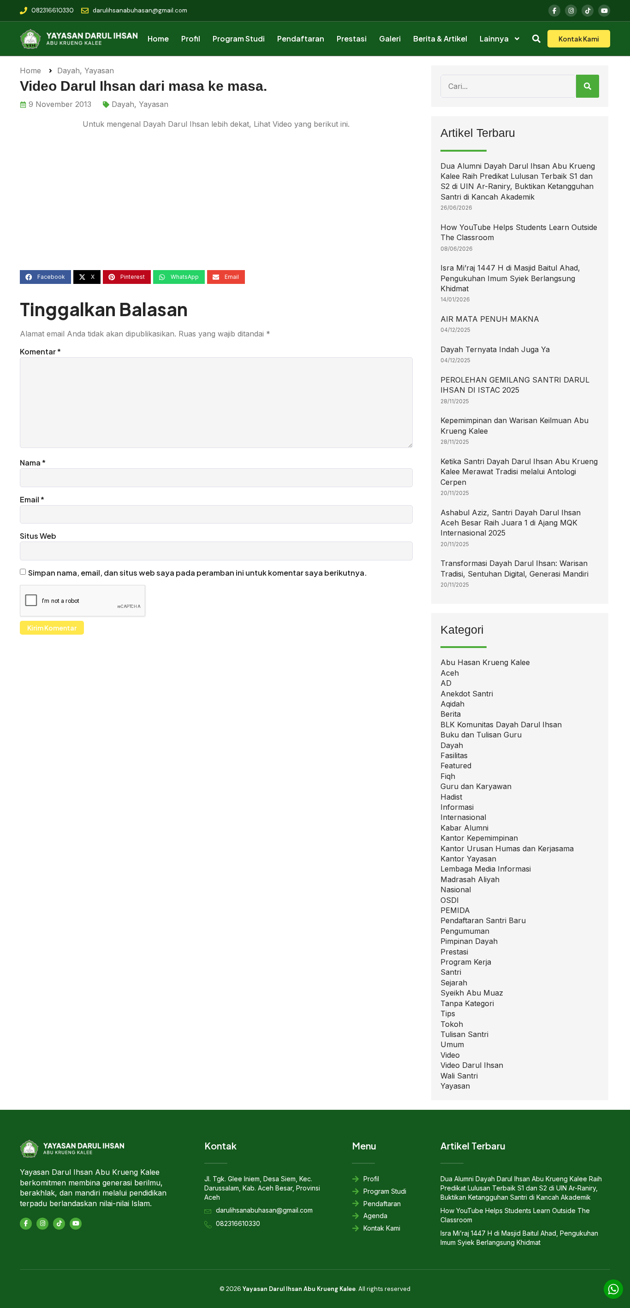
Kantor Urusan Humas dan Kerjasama (507, 848)
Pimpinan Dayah (469, 941)
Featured (455, 765)
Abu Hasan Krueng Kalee (485, 662)
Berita (450, 714)
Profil (190, 38)
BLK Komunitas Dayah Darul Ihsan (501, 724)
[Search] (587, 86)
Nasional (455, 889)
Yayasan (99, 70)
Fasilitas (454, 755)
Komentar (40, 351)
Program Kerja (465, 961)
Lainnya (494, 38)
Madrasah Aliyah (469, 879)
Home (158, 38)
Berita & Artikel (440, 38)
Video (450, 1055)
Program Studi (239, 38)
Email (32, 499)
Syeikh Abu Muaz (471, 992)
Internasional (463, 817)
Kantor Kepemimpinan (479, 838)
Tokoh (451, 1024)
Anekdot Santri (466, 693)
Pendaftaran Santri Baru (483, 920)
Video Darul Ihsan (471, 1065)
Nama (33, 462)
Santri (450, 972)
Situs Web (38, 536)
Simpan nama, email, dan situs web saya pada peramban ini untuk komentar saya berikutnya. (197, 572)
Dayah (68, 70)
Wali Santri (459, 1075)
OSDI (449, 900)
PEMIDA (455, 910)
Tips (447, 1013)
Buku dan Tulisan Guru (481, 734)
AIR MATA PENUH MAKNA (489, 319)
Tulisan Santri (464, 1034)
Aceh (449, 673)
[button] (45, 277)
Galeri (390, 38)
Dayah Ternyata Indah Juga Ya (495, 349)
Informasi (457, 807)
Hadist (451, 796)
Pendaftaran (300, 38)
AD (446, 683)
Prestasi (352, 38)
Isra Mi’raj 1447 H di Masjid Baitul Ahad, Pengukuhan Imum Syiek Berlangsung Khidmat (510, 278)
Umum (452, 1044)
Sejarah (453, 982)
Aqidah (452, 703)
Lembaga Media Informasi (485, 868)
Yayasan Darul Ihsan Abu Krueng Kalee (299, 1289)
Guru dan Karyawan (475, 786)
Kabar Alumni (464, 827)
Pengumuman (464, 931)
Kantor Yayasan (468, 858)
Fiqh (447, 776)
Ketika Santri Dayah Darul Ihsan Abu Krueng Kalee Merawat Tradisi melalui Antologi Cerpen (519, 472)
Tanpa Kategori (467, 1003)
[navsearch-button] (536, 40)
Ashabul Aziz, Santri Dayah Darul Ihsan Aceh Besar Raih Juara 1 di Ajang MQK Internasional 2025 (510, 523)
